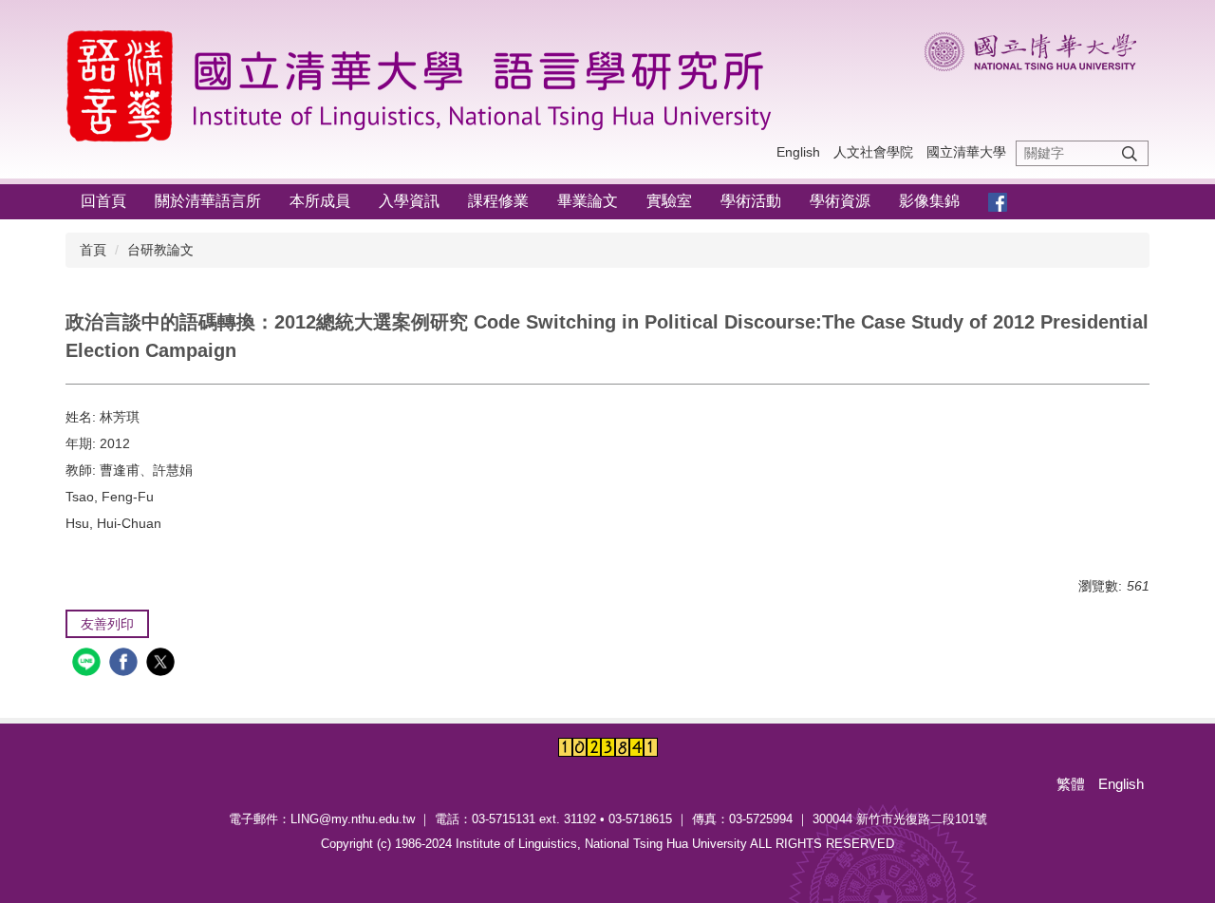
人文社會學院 (873, 152)
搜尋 (1130, 153)
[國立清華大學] (1036, 48)
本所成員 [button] (320, 201)
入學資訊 (409, 201)
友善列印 (107, 623)
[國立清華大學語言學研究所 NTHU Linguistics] (427, 83)
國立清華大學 (966, 152)
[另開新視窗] (997, 201)
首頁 (93, 249)
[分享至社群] (88, 664)
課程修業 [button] (498, 201)
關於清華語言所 (208, 201)
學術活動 (750, 201)
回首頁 (103, 201)
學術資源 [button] (840, 201)
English (798, 152)
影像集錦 (929, 201)
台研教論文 (160, 249)
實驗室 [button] (669, 201)
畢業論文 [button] (587, 201)
